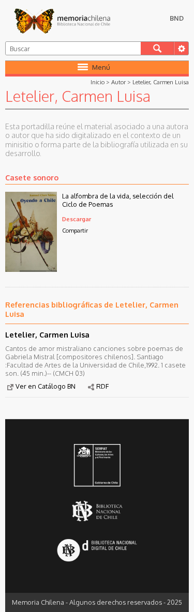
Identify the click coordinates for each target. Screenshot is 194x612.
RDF (102, 386)
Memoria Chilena (62, 21)
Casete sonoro (31, 177)
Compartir (75, 230)
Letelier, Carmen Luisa (160, 82)
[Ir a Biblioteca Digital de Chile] (97, 551)
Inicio (98, 82)
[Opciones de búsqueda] (181, 48)
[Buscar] (157, 48)
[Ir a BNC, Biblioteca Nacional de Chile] (97, 511)
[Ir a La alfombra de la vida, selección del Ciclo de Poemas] (31, 269)
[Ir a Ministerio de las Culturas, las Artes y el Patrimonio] (97, 466)
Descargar (76, 219)
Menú (101, 67)
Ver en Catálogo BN (46, 386)
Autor (118, 82)
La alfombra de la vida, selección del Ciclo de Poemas (118, 200)
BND (177, 18)
